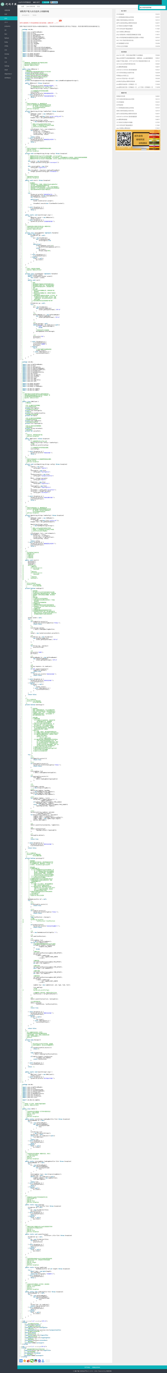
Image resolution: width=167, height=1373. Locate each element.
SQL (5, 58)
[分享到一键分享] (43, 1360)
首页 (22, 6)
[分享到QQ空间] (24, 1360)
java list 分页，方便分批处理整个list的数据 (129, 55)
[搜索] (163, 7)
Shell (6, 70)
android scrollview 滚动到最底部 (126, 70)
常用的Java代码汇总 (122, 75)
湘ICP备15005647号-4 (81, 1371)
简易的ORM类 (120, 96)
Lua (5, 62)
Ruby (6, 42)
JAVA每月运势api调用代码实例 (125, 81)
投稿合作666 (96, 1367)
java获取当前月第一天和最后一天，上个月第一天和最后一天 (134, 87)
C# (5, 30)
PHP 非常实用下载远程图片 (124, 29)
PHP (5, 14)
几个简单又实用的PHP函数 (124, 26)
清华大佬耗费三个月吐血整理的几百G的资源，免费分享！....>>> (39, 23)
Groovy (6, 54)
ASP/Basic (7, 78)
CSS (5, 50)
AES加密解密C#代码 (122, 43)
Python (6, 38)
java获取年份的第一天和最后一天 (126, 84)
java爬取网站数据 (121, 67)
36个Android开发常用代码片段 (125, 64)
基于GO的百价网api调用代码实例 (126, 23)
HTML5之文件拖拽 (122, 46)
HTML (6, 46)
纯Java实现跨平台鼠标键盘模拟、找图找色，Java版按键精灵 (134, 58)
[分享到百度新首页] (39, 1360)
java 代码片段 (31, 6)
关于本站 (87, 1367)
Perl (5, 34)
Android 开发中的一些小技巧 (125, 78)
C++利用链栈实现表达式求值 (125, 17)
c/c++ (6, 22)
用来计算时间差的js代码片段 (125, 20)
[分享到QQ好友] (35, 1360)
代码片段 (8, 4)
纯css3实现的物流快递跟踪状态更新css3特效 (130, 37)
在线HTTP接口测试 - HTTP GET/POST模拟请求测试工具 (133, 61)
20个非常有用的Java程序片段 (125, 73)
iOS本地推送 (120, 14)
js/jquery (7, 26)
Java (5, 18)
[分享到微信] (32, 1360)
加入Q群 (46, 2)
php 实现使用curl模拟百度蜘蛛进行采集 (128, 34)
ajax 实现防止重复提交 (123, 32)
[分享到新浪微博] (28, 1360)
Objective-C (8, 74)
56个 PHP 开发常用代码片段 (124, 40)
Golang (6, 66)
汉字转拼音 (119, 105)
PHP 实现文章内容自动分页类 (125, 99)
